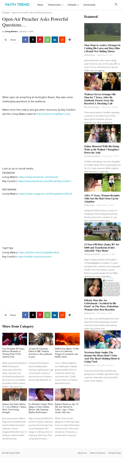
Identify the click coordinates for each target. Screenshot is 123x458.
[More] (69, 39)
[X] (32, 39)
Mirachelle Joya (91, 107)
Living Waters (11, 31)
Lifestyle (6, 12)
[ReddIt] (62, 39)
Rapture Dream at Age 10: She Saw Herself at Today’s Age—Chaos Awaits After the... (67, 408)
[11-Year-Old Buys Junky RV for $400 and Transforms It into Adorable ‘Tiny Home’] (102, 231)
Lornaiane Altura (92, 156)
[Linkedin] (55, 39)
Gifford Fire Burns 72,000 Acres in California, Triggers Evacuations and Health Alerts (67, 352)
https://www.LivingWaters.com (53, 113)
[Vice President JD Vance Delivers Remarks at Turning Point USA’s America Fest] (14, 339)
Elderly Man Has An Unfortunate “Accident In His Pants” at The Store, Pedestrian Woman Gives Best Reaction (101, 304)
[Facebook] (25, 39)
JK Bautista (89, 55)
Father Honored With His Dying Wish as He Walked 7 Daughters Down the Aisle (101, 149)
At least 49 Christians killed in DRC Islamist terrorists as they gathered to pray (40, 352)
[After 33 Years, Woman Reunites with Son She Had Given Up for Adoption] (102, 182)
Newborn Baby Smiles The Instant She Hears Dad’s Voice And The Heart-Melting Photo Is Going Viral (102, 356)
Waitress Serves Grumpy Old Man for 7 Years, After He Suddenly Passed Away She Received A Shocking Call (99, 98)
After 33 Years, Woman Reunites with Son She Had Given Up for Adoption (102, 198)
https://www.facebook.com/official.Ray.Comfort (44, 181)
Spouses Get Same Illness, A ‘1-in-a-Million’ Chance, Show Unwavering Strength (14, 408)
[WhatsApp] (47, 39)
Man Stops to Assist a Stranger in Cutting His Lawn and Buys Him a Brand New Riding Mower (102, 48)
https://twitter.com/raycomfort (35, 256)
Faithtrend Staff (92, 254)
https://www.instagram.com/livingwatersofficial (45, 193)
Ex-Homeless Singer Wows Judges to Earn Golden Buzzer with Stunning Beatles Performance (41, 408)
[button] (116, 4)
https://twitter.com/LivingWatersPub (39, 252)
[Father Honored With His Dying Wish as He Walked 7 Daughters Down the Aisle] (102, 133)
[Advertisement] (41, 71)
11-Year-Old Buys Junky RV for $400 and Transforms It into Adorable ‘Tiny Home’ (101, 247)
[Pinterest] (40, 39)
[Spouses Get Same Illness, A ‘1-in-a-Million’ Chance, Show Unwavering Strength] (14, 394)
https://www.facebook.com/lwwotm (38, 177)
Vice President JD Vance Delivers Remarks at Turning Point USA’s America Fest (13, 352)
